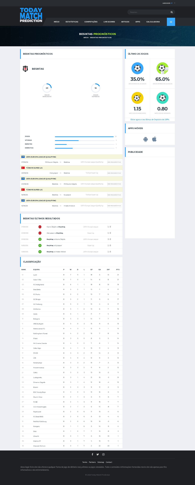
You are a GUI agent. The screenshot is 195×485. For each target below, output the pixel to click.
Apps (137, 22)
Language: (168, 3)
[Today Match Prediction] (31, 14)
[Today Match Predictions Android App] (145, 140)
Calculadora (153, 22)
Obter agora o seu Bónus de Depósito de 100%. (150, 119)
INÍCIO (56, 22)
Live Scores (109, 22)
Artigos (125, 22)
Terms (84, 462)
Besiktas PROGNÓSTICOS (101, 37)
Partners (92, 462)
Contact (109, 462)
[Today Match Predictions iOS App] (154, 140)
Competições (90, 22)
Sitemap (101, 462)
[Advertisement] (71, 118)
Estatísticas (72, 22)
